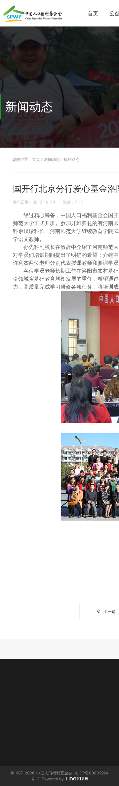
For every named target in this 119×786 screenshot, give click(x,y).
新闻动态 (52, 159)
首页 (93, 13)
